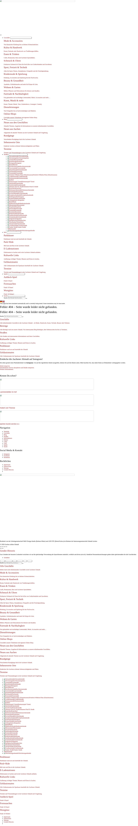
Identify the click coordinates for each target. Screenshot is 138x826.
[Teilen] (2, 546)
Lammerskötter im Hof (8, 392)
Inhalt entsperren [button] (5, 366)
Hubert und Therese (7, 408)
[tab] (2, 561)
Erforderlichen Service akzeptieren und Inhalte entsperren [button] (17, 367)
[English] (3, 301)
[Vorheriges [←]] (1, 548)
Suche (5, 298)
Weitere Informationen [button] (6, 369)
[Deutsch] (1, 301)
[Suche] (26, 298)
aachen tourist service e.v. (10, 424)
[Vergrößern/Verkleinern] (6, 546)
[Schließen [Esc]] (1, 546)
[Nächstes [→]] (2, 548)
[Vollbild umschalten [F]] (4, 546)
